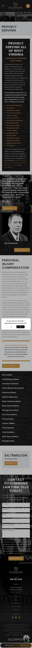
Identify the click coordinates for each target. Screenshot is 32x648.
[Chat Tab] (16, 324)
